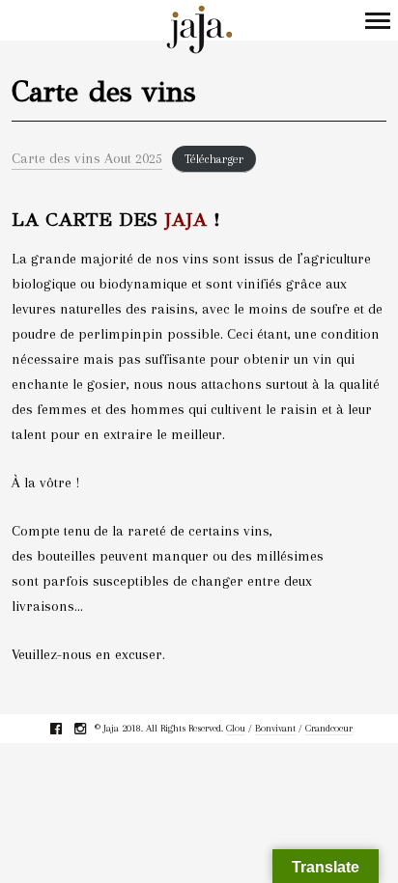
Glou (235, 728)
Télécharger (214, 159)
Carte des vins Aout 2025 (87, 158)
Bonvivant (275, 728)
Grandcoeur (329, 728)
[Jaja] (199, 30)
